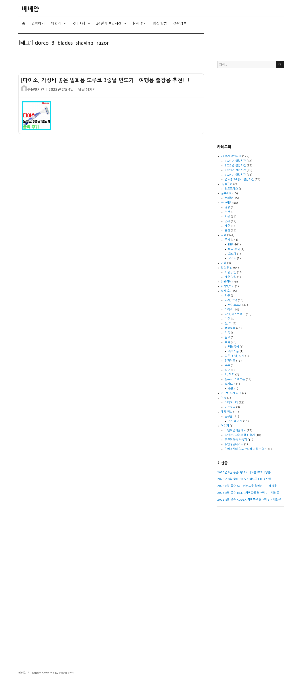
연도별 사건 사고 (231, 393)
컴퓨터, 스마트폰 (235, 379)
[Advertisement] (112, 62)
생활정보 (179, 23)
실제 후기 (139, 23)
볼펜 (230, 388)
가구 (227, 295)
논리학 (229, 198)
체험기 (56, 23)
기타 (223, 263)
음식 (227, 342)
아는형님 (230, 407)
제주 (227, 225)
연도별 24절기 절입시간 (239, 179)
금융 (223, 235)
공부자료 (226, 193)
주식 (227, 239)
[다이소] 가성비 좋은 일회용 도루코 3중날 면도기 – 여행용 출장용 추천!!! (105, 80)
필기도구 (230, 383)
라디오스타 (231, 402)
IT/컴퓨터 (226, 184)
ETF (230, 244)
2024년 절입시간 (235, 174)
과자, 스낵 (231, 300)
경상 (227, 207)
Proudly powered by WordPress (52, 672)
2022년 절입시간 (235, 165)
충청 (227, 230)
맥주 (227, 318)
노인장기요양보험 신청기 (240, 435)
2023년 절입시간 (235, 170)
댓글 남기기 (87, 89)
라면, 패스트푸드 (235, 314)
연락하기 (38, 23)
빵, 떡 (228, 323)
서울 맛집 (230, 272)
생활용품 (230, 328)
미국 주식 (234, 249)
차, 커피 (229, 374)
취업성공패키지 (234, 444)
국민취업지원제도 (235, 430)
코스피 (232, 258)
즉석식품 (233, 351)
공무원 (229, 416)
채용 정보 (226, 411)
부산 (227, 211)
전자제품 (230, 360)
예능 (223, 397)
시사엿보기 (227, 286)
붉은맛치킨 (35, 89)
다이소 (229, 309)
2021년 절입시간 (235, 160)
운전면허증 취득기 (236, 439)
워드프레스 (231, 188)
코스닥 (232, 253)
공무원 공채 (235, 421)
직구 (227, 369)
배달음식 (233, 346)
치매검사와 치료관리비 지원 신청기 (246, 448)
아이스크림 (234, 304)
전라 (227, 221)
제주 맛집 (230, 277)
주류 (227, 365)
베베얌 (30, 9)
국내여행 (78, 23)
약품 (227, 332)
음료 (227, 337)
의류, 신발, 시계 (234, 356)
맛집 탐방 (160, 23)
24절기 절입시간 (108, 23)
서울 (227, 216)
